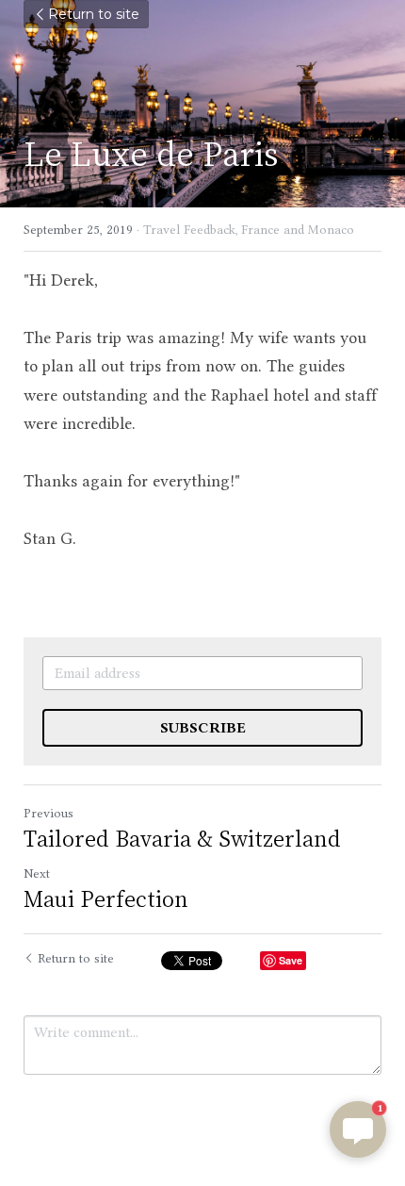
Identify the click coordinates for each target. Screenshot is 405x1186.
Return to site (93, 14)
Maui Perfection (106, 898)
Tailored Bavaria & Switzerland (182, 837)
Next (37, 873)
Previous (48, 812)
